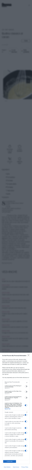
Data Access (16, 467)
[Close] (28, 355)
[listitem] (16, 382)
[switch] (26, 386)
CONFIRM (10, 461)
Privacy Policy (24, 467)
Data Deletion (7, 467)
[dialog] (16, 411)
